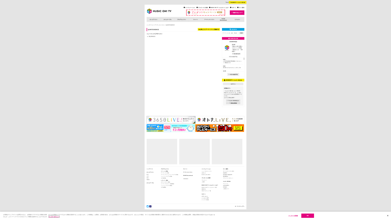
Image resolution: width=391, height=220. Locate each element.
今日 (148, 176)
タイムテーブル (167, 19)
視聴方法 (204, 189)
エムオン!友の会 (226, 181)
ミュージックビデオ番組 (166, 185)
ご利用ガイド (226, 188)
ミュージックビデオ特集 (166, 176)
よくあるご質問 (205, 198)
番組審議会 (225, 176)
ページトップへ (240, 206)
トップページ (150, 25)
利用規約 (225, 187)
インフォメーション (190, 7)
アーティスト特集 (165, 172)
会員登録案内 (226, 185)
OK (308, 215)
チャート (195, 19)
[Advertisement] (162, 151)
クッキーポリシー (54, 216)
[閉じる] (388, 215)
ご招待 (203, 181)
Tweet (227, 2)
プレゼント (204, 180)
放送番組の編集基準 (227, 174)
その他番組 (163, 187)
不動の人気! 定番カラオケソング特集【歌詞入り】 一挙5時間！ (237, 48)
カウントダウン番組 (165, 182)
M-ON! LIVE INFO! (206, 174)
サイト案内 (241, 7)
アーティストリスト (209, 19)
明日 (148, 177)
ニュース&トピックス (206, 171)
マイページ (225, 183)
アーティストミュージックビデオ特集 (169, 174)
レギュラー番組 (164, 180)
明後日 (148, 179)
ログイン (233, 84)
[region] (195, 216)
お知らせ (204, 172)
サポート (234, 7)
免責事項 (225, 172)
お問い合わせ (205, 196)
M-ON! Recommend (188, 175)
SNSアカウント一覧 (206, 190)
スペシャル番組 (164, 171)
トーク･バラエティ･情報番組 (167, 183)
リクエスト (237, 19)
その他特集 (163, 178)
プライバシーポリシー (228, 178)
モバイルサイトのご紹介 (228, 171)
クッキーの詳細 (205, 199)
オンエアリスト (154, 19)
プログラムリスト (181, 19)
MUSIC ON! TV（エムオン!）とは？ (220, 7)
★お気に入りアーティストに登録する (208, 29)
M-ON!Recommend (223, 19)
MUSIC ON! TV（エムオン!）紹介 (209, 187)
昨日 (148, 174)
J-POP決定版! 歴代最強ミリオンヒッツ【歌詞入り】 (232, 61)
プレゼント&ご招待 (203, 7)
